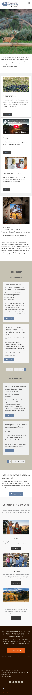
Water (6, 338)
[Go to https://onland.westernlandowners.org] (16, 242)
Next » (23, 461)
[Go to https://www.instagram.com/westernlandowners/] (13, 682)
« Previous (10, 370)
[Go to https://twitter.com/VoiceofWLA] (18, 682)
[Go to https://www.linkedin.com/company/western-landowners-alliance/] (21, 682)
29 (18, 461)
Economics (20, 337)
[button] (9, 318)
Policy (25, 337)
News (12, 299)
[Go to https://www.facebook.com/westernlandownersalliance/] (10, 682)
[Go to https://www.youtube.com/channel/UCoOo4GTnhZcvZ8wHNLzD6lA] (16, 682)
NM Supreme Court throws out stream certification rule (16, 427)
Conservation (14, 337)
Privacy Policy (4, 692)
